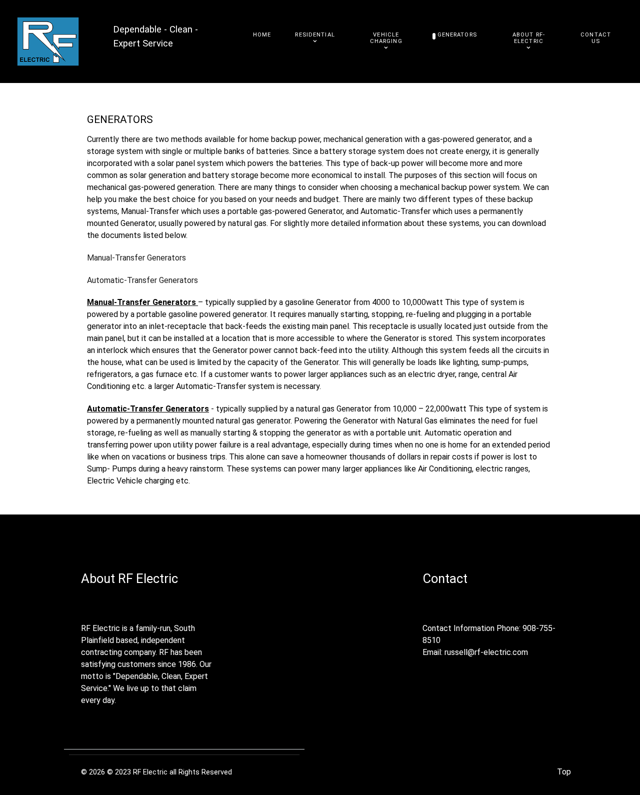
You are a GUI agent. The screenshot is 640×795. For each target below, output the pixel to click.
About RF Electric (129, 578)
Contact (445, 578)
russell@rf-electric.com (486, 652)
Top (564, 771)
